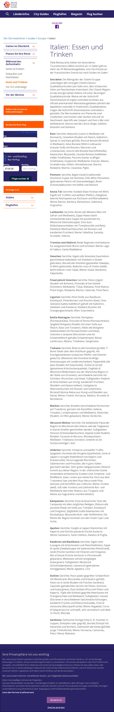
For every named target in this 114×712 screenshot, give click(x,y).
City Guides (41, 14)
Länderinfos (21, 14)
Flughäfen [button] (12, 205)
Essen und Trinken (16, 82)
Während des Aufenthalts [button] (13, 62)
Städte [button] (10, 197)
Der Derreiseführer (14, 38)
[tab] (20, 46)
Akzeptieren (56, 700)
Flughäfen (59, 14)
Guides (31, 38)
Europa (42, 38)
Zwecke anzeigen (56, 707)
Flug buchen (95, 14)
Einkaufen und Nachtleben (14, 75)
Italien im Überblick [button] (17, 46)
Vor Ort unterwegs (16, 87)
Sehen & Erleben (15, 69)
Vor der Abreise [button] (15, 95)
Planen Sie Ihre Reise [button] (18, 54)
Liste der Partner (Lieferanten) (18, 692)
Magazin (76, 14)
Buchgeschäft (15, 21)
